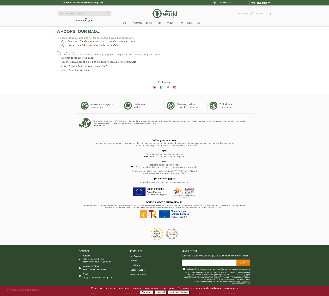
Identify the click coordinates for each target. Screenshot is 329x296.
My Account (82, 70)
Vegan (171, 23)
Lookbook (135, 265)
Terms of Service (238, 283)
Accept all (146, 292)
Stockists (135, 261)
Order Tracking (138, 270)
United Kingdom (259, 3)
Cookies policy (231, 288)
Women (137, 23)
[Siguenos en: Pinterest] (154, 87)
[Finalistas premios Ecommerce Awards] (172, 234)
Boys (149, 23)
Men (125, 23)
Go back (65, 57)
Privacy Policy (241, 281)
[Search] (107, 13)
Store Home (67, 70)
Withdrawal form (138, 274)
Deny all (161, 292)
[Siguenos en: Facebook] (161, 87)
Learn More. (100, 125)
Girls (159, 23)
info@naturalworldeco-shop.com (88, 2)
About (201, 23)
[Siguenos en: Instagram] (174, 87)
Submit (243, 263)
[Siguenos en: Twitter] (168, 87)
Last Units (186, 23)
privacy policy (245, 279)
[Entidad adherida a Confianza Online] (156, 234)
